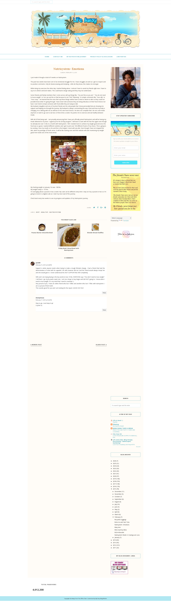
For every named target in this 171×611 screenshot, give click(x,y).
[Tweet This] (94, 207)
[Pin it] (105, 207)
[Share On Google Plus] (101, 207)
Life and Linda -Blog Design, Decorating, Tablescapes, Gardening (123, 441)
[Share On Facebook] (97, 207)
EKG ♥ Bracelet (119, 532)
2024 (114, 466)
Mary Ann (117, 527)
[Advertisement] (125, 277)
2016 (114, 486)
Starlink (115, 422)
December (118, 491)
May (116, 509)
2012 (114, 545)
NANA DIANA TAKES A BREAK (123, 428)
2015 (114, 489)
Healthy (44, 212)
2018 (114, 481)
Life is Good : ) (118, 420)
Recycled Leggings (120, 520)
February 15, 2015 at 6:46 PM (44, 265)
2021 (114, 474)
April (116, 512)
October (117, 497)
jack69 (38, 263)
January (117, 537)
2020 (114, 476)
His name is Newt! (118, 426)
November (118, 494)
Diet (38, 212)
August (117, 502)
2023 (114, 468)
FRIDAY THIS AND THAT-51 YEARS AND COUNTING (124, 430)
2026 (114, 461)
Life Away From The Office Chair (78, 598)
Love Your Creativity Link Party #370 (124, 444)
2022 (114, 471)
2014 (114, 540)
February (117, 517)
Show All (138, 446)
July (116, 504)
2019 (114, 479)
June (116, 507)
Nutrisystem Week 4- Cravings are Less (127, 535)
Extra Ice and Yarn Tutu (121, 522)
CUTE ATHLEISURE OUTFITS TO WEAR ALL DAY (125, 436)
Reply (104, 293)
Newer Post (37, 344)
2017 (114, 484)
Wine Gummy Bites (120, 530)
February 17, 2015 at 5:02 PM (44, 300)
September (118, 499)
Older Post (100, 344)
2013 (114, 543)
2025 (114, 463)
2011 (114, 548)
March (117, 514)
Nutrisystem (55, 212)
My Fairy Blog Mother (101, 598)
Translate (126, 221)
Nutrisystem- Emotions (121, 525)
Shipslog (116, 424)
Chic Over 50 (117, 434)
